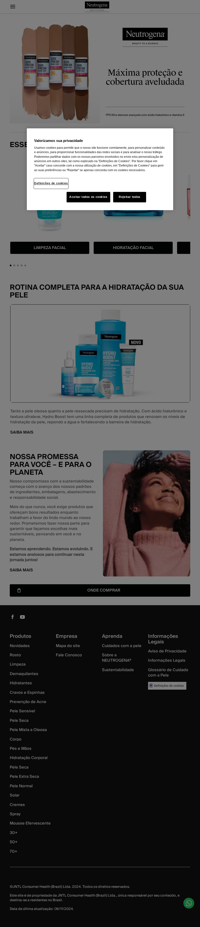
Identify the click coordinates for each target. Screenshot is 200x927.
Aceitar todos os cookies (88, 197)
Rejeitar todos (129, 197)
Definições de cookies (51, 183)
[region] (100, 169)
